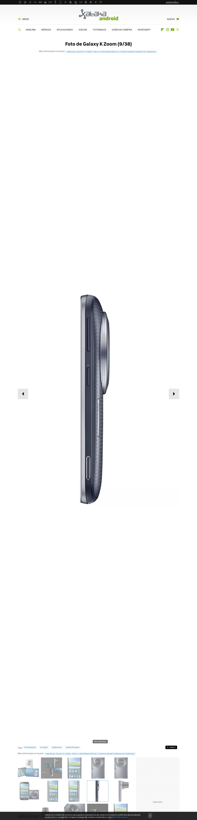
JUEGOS (82, 29)
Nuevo (171, 19)
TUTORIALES (99, 29)
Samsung (57, 747)
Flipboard (162, 29)
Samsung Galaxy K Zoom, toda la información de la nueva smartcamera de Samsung (111, 51)
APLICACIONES (65, 29)
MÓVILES (46, 29)
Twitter (177, 29)
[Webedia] (172, 2)
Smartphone (72, 747)
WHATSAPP (144, 29)
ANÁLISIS (31, 29)
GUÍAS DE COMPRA (122, 29)
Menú (25, 19)
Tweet (172, 747)
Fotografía (30, 747)
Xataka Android (98, 15)
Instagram (167, 29)
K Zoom (44, 747)
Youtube (172, 29)
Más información (120, 817)
